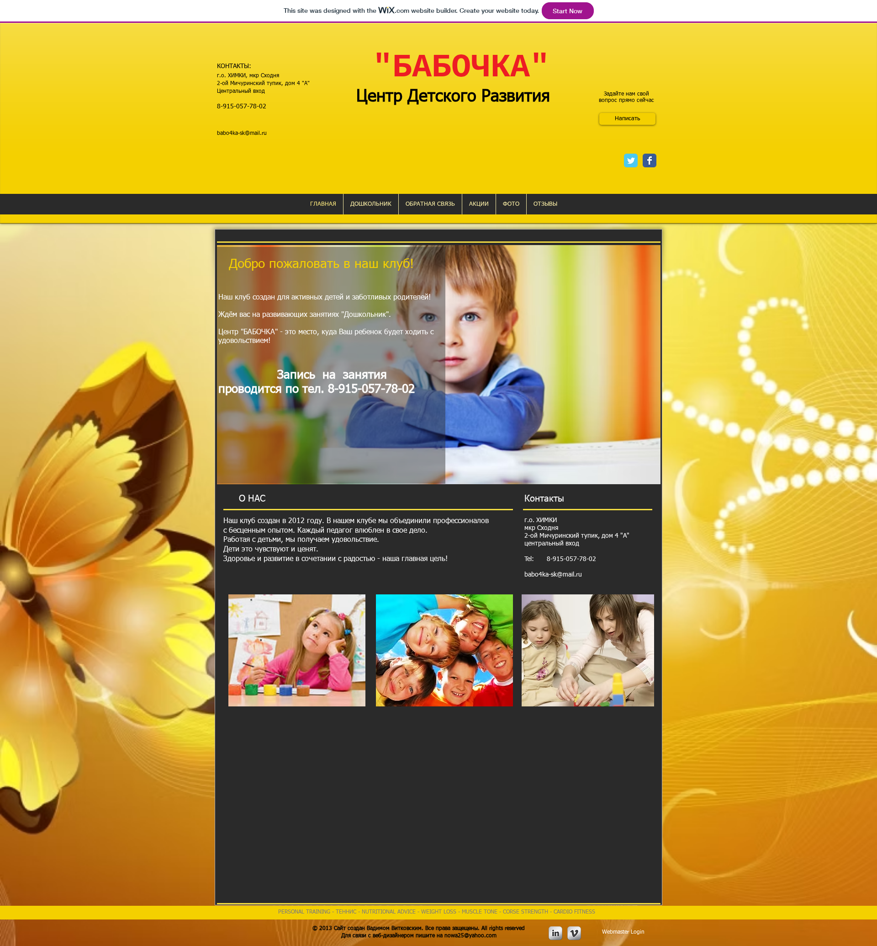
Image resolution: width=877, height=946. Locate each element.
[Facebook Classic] (649, 160)
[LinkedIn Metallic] (555, 933)
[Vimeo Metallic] (574, 933)
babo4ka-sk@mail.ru (242, 133)
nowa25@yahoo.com (470, 936)
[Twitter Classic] (631, 160)
